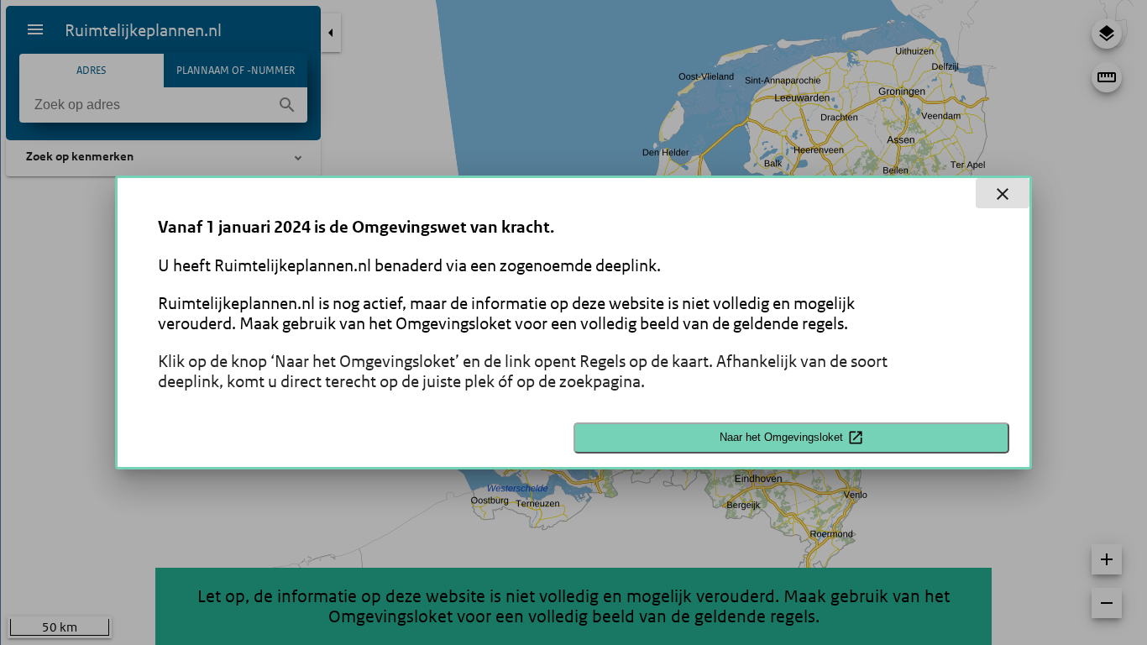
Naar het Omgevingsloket (781, 437)
